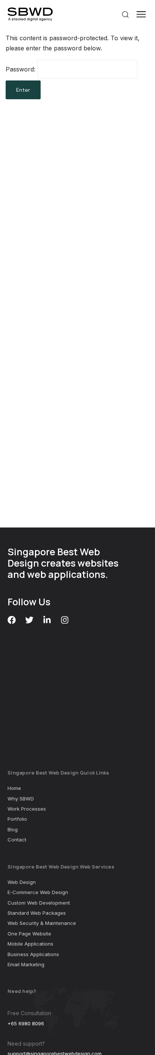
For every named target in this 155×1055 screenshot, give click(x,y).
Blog (13, 829)
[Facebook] (12, 620)
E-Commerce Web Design (38, 892)
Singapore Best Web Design (54, 557)
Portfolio (17, 819)
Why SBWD (21, 799)
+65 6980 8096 (26, 1023)
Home (14, 788)
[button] (123, 14)
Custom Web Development (39, 903)
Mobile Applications (30, 944)
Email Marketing (26, 964)
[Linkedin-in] (47, 620)
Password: (21, 69)
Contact (17, 840)
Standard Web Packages (37, 913)
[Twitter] (29, 620)
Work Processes (27, 809)
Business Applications (33, 954)
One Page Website (29, 934)
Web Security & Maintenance (42, 923)
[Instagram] (65, 620)
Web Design (22, 882)
